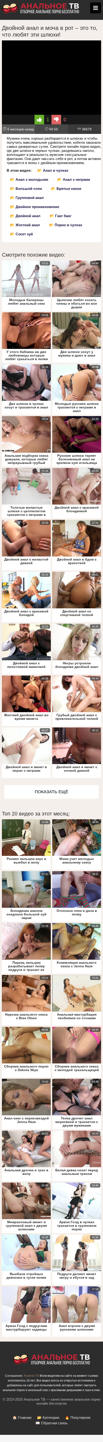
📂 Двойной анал (25, 216)
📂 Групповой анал (27, 198)
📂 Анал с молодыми (29, 179)
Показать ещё (51, 791)
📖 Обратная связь (51, 1423)
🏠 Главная (21, 1417)
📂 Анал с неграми (73, 179)
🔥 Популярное (78, 1417)
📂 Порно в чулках (65, 225)
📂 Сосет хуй (21, 234)
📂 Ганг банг (60, 216)
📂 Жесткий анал (25, 225)
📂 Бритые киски (66, 189)
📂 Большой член (26, 189)
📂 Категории (48, 1417)
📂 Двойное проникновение (34, 207)
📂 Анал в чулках (52, 170)
